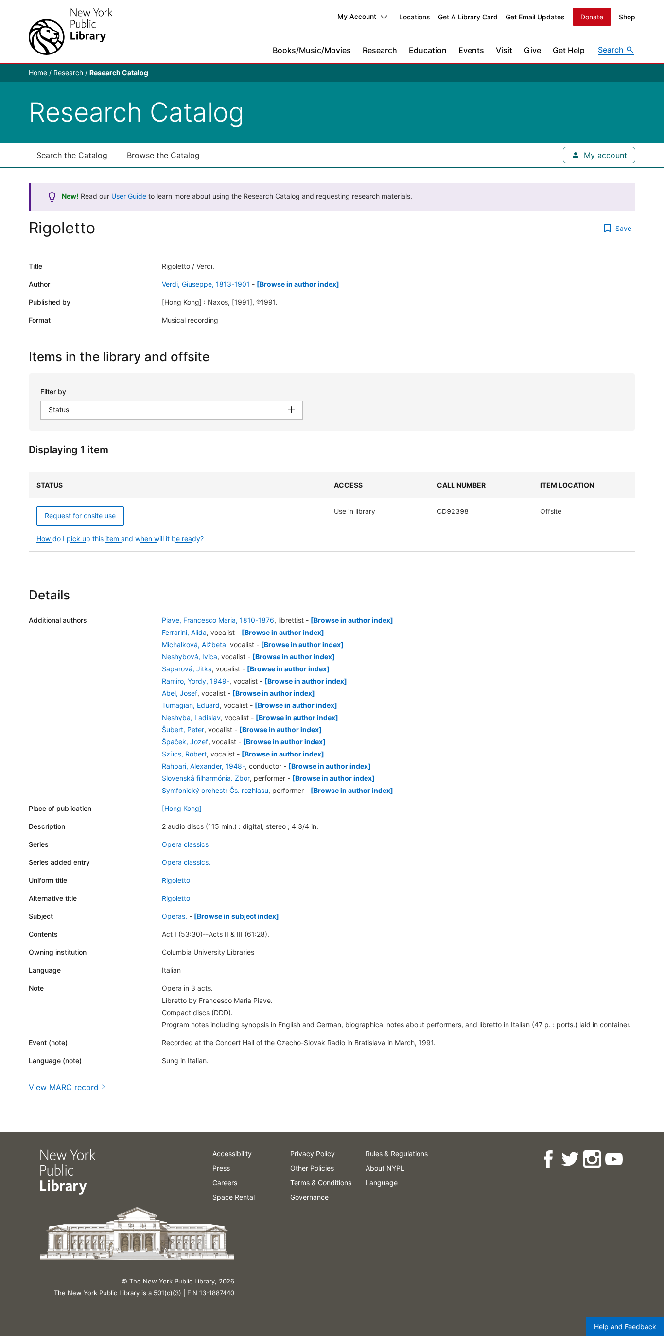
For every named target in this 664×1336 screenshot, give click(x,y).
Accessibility (232, 1153)
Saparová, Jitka (187, 669)
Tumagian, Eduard (191, 705)
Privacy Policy (312, 1153)
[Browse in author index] (298, 284)
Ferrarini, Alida (184, 632)
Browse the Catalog (163, 155)
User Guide (128, 196)
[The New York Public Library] (70, 31)
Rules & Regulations (397, 1153)
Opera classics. (186, 862)
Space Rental (233, 1197)
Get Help (569, 50)
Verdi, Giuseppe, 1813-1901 (206, 284)
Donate (591, 17)
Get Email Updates (535, 17)
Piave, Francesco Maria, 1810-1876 (218, 620)
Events (471, 50)
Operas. (174, 916)
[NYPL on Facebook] (547, 1159)
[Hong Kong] (182, 808)
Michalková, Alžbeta (194, 644)
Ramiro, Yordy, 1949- (195, 681)
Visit (504, 50)
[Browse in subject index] (236, 916)
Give (532, 50)
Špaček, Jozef (185, 742)
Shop (627, 17)
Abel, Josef (179, 693)
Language (382, 1182)
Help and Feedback (625, 1326)
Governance (309, 1197)
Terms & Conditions (320, 1182)
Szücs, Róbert (184, 754)
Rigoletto (176, 880)
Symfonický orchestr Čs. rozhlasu (215, 790)
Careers (224, 1182)
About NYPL (385, 1168)
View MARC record (64, 1087)
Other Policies (312, 1168)
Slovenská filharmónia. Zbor (206, 778)
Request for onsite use (80, 515)
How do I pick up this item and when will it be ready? (120, 538)
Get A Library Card (468, 17)
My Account (356, 16)
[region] (332, 512)
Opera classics (185, 844)
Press (221, 1168)
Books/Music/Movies (312, 50)
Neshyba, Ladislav (191, 717)
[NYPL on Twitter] (569, 1159)
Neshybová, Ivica (189, 656)
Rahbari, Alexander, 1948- (203, 766)
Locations (414, 17)
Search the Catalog (71, 155)
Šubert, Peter (183, 729)
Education (428, 50)
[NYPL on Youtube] (613, 1159)
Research (380, 50)
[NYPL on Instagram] (591, 1159)
